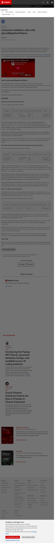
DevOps (29, 12)
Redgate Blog (4, 10)
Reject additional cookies (28, 537)
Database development (20, 12)
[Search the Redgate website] (43, 2)
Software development (42, 12)
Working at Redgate (6, 14)
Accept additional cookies (13, 537)
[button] (13, 15)
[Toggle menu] (52, 2)
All (2, 12)
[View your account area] (47, 2)
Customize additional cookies (12, 540)
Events (34, 12)
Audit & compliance (9, 12)
